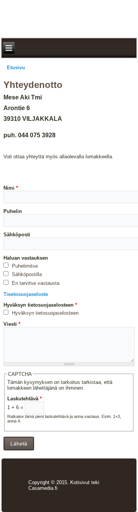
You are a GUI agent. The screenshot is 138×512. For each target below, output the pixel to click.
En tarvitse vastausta (34, 283)
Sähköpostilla (26, 274)
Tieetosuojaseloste (25, 294)
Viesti (11, 324)
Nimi (10, 188)
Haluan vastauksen (25, 258)
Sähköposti (16, 234)
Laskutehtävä (24, 398)
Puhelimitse (24, 266)
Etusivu (16, 67)
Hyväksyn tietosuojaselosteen (40, 305)
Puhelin (12, 211)
